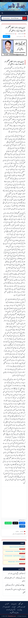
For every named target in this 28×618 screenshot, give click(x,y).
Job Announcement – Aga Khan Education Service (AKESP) (14, 556)
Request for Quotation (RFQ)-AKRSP (17, 546)
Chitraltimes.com (12, 616)
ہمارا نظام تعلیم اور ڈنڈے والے (18, 534)
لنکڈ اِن (21, 526)
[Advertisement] (14, 502)
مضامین (17, 531)
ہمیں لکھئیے (21, 603)
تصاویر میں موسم (6, 606)
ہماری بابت (13, 603)
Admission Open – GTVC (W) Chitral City (16, 561)
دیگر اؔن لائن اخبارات (10, 609)
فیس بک (21, 523)
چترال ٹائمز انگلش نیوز (14, 612)
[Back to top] (2, 616)
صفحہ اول (7, 603)
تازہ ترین (22, 531)
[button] (25, 13)
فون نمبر (13, 606)
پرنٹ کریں (6, 36)
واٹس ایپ (7, 523)
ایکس (15, 523)
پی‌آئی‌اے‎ (20, 609)
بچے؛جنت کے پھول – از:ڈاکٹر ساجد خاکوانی (15, 584)
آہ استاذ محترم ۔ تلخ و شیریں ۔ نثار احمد (16, 573)
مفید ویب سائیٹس (21, 606)
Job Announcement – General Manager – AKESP (14, 551)
